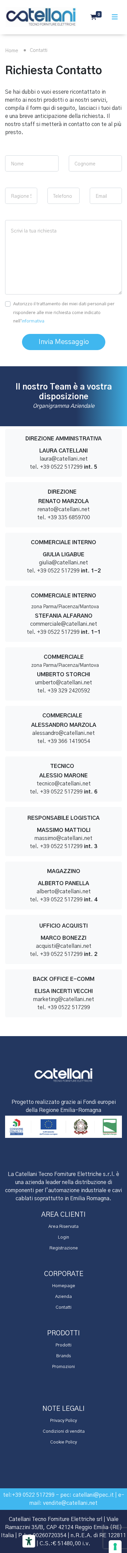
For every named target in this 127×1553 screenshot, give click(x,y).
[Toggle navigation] (115, 17)
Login (63, 1237)
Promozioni (63, 1367)
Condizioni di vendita (64, 1431)
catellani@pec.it (93, 1495)
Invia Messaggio (64, 342)
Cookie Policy (63, 1442)
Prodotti (63, 1345)
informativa (33, 321)
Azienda (63, 1297)
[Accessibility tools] (28, 1541)
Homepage (63, 1286)
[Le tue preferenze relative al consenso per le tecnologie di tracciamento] (115, 1546)
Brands (63, 1356)
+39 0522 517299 (33, 1495)
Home (11, 51)
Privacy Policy (63, 1421)
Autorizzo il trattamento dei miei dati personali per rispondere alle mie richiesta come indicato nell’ (63, 312)
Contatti (63, 1307)
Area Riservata (63, 1226)
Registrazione (63, 1248)
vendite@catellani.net (70, 1503)
